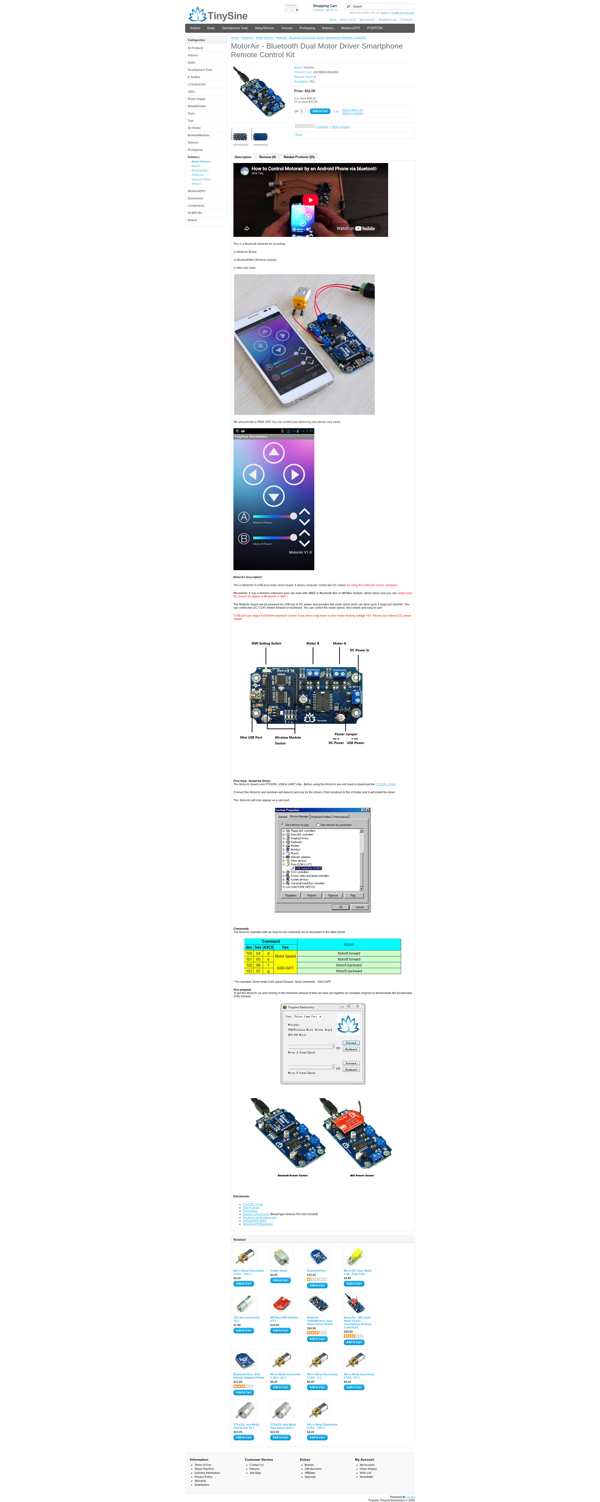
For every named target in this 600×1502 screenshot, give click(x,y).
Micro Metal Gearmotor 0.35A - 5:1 (322, 1376)
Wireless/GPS (350, 28)
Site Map (255, 1473)
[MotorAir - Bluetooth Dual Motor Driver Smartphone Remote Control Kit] (260, 119)
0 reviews (322, 127)
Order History (368, 1469)
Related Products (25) (299, 157)
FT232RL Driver (385, 784)
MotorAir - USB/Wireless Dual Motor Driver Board (320, 1321)
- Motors (195, 166)
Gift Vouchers (313, 1469)
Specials (310, 1477)
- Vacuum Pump (200, 179)
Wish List (365, 1473)
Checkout (406, 19)
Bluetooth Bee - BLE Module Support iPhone (248, 1376)
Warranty (200, 1481)
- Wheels (195, 184)
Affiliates (310, 1473)
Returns (255, 1469)
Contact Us (257, 1465)
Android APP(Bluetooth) (258, 1224)
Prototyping (307, 28)
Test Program (251, 1207)
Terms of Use (203, 1465)
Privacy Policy (203, 1477)
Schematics (250, 1211)
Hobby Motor (278, 1270)
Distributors (202, 1485)
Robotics (328, 28)
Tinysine (308, 67)
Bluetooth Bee (316, 1270)
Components (196, 205)
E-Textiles (194, 77)
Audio (211, 28)
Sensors (286, 28)
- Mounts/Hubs (199, 170)
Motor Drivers (264, 37)
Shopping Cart (387, 19)
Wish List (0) (348, 19)
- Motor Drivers (200, 161)
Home (333, 19)
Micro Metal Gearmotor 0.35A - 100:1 (248, 1272)
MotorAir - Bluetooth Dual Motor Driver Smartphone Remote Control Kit (321, 37)
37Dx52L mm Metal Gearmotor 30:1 (246, 1426)
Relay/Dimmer (264, 28)
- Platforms (197, 175)
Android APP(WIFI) (254, 1220)
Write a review (341, 127)
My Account (367, 19)
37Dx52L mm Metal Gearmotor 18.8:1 (283, 1426)
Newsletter (366, 1477)
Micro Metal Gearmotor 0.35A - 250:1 (322, 1426)
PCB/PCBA (375, 28)
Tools (191, 113)
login (384, 12)
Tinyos (410, 1497)
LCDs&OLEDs (197, 84)
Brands (309, 1465)
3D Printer (194, 128)
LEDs (191, 91)
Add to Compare (352, 113)
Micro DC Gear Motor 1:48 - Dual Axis (358, 1272)
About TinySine (204, 1469)
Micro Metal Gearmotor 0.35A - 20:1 (359, 1376)
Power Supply (197, 99)
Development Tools (235, 28)
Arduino (195, 28)
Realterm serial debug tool (260, 1217)
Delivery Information (207, 1473)
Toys (191, 120)
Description (243, 157)
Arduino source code (256, 1214)
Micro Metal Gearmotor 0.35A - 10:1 (285, 1376)
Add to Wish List (352, 110)
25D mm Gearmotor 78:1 (246, 1319)
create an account (402, 12)
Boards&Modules (199, 135)
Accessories (195, 198)
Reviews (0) (267, 157)
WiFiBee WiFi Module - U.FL (285, 1319)
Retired (192, 220)
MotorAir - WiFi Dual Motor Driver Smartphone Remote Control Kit (357, 1322)
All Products (195, 48)
